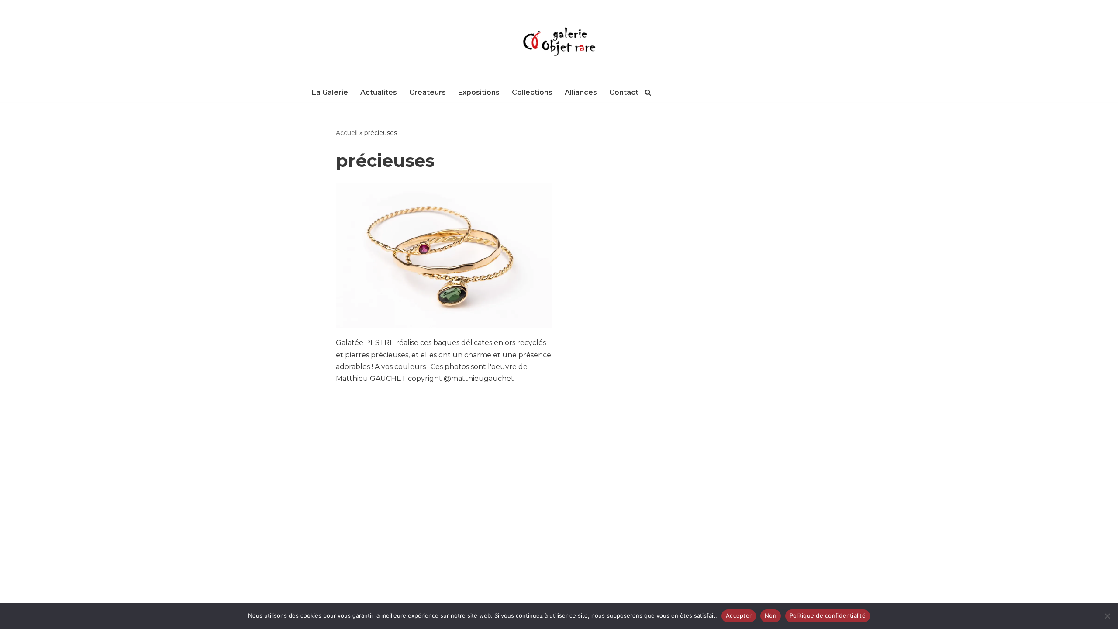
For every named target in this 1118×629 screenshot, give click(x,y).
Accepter (739, 615)
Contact (623, 92)
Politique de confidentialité (828, 615)
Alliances (581, 92)
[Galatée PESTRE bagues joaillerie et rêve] (444, 255)
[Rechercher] (648, 92)
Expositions (479, 92)
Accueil (347, 133)
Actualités (378, 92)
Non (770, 615)
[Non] (1107, 616)
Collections (532, 92)
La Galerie (330, 92)
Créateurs (427, 92)
